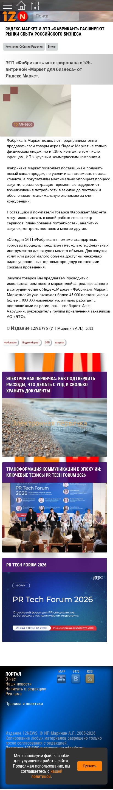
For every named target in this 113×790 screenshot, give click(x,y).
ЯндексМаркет (30, 342)
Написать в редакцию (25, 689)
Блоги (52, 46)
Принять (90, 766)
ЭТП (47, 342)
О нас (10, 679)
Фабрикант (10, 342)
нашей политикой (46, 774)
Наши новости (18, 684)
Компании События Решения (24, 46)
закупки (59, 342)
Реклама (13, 693)
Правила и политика (24, 703)
